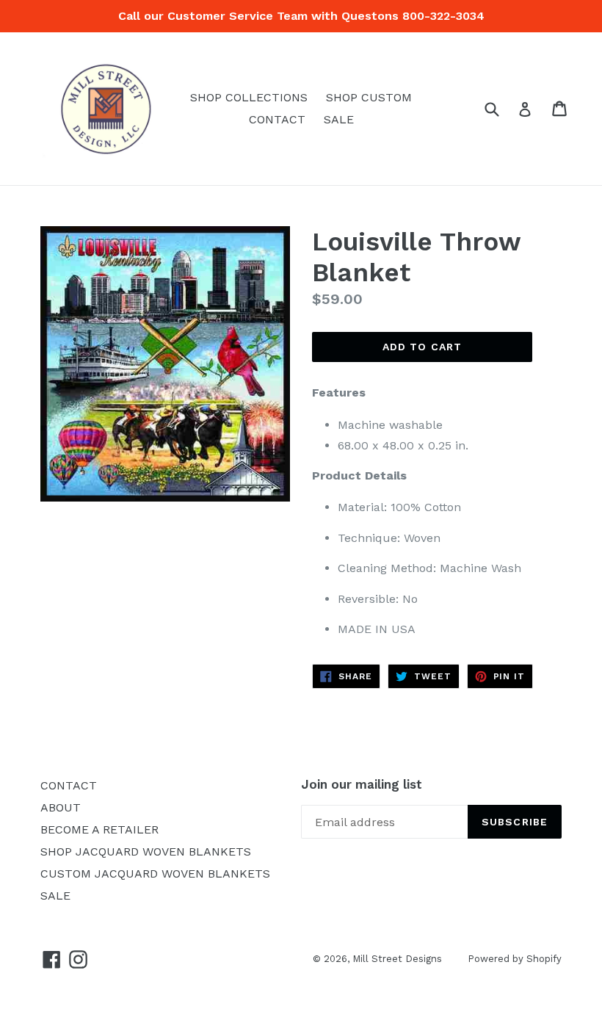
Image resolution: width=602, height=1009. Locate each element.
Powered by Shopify (515, 958)
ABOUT (60, 807)
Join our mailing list (361, 784)
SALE (339, 119)
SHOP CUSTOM (369, 97)
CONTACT (277, 119)
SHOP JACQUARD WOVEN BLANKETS (145, 851)
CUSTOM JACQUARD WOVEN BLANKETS (155, 873)
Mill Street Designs (397, 958)
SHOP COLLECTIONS (249, 97)
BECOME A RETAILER (99, 829)
